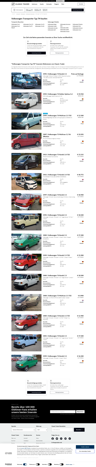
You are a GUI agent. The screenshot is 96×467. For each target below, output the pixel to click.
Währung (38, 426)
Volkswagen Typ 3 (77, 29)
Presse (13, 443)
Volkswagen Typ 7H (39, 24)
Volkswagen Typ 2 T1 (28, 24)
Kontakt (25, 438)
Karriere (13, 440)
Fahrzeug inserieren (59, 53)
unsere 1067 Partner (26, 448)
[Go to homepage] (20, 4)
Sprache (13, 426)
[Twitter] (57, 438)
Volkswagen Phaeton (78, 24)
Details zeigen (69, 464)
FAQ (25, 443)
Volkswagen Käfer (64, 27)
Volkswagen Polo (77, 26)
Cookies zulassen (85, 446)
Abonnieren (80, 411)
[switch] (38, 464)
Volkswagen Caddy (52, 26)
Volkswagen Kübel (64, 29)
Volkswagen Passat (64, 31)
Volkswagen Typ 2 (15, 24)
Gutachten (45, 113)
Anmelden (81, 4)
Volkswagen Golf (52, 29)
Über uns (13, 438)
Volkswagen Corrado (52, 28)
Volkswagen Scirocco (78, 28)
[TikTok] (70, 438)
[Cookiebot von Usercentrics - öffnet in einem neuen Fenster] (8, 464)
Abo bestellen (39, 440)
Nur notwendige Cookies (85, 451)
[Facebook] (53, 438)
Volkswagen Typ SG (39, 26)
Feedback (26, 440)
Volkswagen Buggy (52, 24)
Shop (37, 438)
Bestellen (78, 429)
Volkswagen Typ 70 (27, 26)
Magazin (56, 4)
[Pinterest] (61, 438)
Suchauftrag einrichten (77, 10)
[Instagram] (65, 438)
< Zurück (13, 13)
